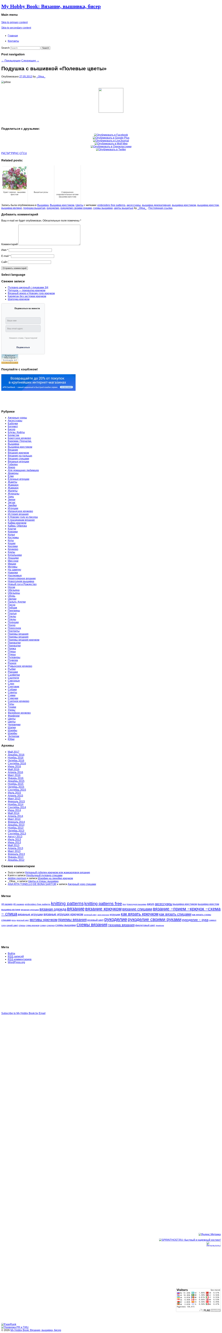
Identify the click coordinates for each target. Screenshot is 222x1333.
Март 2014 (14, 819)
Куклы (11, 552)
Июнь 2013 (14, 842)
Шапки (12, 727)
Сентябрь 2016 (17, 763)
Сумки (11, 695)
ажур (150, 904)
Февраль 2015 (16, 801)
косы (14, 920)
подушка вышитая (34, 208)
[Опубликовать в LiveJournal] (111, 140)
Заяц (11, 496)
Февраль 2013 (16, 854)
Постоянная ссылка (160, 208)
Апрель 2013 (15, 848)
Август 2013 (15, 836)
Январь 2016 (15, 778)
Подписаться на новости (27, 308)
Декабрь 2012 (16, 860)
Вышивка (43, 205)
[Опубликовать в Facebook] (111, 134)
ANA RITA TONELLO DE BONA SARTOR (32, 884)
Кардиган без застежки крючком (27, 296)
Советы (12, 692)
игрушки (115, 914)
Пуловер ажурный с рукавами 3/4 (28, 287)
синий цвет (12, 925)
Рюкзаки (13, 672)
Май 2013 (13, 845)
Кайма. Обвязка (17, 525)
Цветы (79, 205)
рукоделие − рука (195, 920)
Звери (11, 499)
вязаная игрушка (30, 909)
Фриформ (14, 715)
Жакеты (12, 482)
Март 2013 (14, 851)
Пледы (12, 616)
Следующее (30, 60)
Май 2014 (13, 813)
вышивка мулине (11, 208)
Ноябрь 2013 (15, 827)
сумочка (50, 925)
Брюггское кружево (19, 438)
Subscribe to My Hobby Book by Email (23, 1013)
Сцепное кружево (18, 701)
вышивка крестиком (184, 205)
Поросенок (14, 628)
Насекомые (15, 575)
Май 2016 (13, 769)
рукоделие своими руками (76, 208)
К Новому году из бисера (23, 517)
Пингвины (14, 610)
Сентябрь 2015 (17, 789)
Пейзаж (12, 607)
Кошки (11, 543)
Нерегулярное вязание (22, 578)
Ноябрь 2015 (15, 784)
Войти (11, 953)
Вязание (13, 449)
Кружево (13, 549)
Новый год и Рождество (22, 584)
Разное (12, 663)
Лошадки (13, 558)
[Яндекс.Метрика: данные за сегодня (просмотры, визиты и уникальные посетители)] (210, 1234)
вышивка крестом (208, 205)
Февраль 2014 (16, 822)
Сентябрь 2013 (17, 833)
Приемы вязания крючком (23, 639)
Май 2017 (13, 751)
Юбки (11, 739)
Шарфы (12, 730)
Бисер (11, 429)
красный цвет (23, 920)
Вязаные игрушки (18, 461)
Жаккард (13, 485)
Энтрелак (13, 736)
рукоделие (53, 208)
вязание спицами (137, 909)
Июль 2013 (14, 839)
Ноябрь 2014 (15, 804)
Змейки (12, 505)
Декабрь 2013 (16, 825)
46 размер (18, 904)
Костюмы (13, 537)
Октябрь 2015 (16, 787)
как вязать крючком (139, 914)
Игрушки (13, 508)
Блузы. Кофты (16, 432)
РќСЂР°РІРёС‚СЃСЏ (14, 153)
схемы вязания (92, 924)
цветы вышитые (123, 208)
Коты (11, 540)
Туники (12, 707)
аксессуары (134, 205)
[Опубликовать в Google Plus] (111, 137)
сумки (43, 925)
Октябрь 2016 (16, 760)
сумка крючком (32, 925)
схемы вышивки (103, 208)
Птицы (12, 651)
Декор (11, 467)
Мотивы (12, 566)
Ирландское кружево (20, 511)
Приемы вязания (18, 634)
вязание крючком (103, 908)
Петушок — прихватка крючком (26, 290)
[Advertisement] (14, 398)
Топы (11, 704)
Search (5, 47)
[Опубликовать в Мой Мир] (111, 143)
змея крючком (103, 915)
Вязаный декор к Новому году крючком (31, 293)
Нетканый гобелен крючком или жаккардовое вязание (57, 872)
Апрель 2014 (15, 816)
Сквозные (14, 680)
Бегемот (13, 426)
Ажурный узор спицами (82, 884)
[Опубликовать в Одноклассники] (111, 146)
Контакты (13, 41)
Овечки (12, 598)
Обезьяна (14, 590)
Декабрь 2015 (16, 781)
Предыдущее (11, 60)
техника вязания (121, 925)
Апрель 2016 (15, 772)
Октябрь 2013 (16, 830)
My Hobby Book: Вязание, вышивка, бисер (51, 6)
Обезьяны (14, 593)
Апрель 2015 (15, 795)
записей (16, 956)
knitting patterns (67, 903)
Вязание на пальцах (20, 455)
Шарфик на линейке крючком (55, 878)
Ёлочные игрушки (18, 479)
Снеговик (13, 686)
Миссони (13, 561)
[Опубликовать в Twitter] (111, 149)
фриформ (160, 925)
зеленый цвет (90, 915)
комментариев (20, 959)
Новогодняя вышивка (21, 581)
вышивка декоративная (156, 205)
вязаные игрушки (30, 914)
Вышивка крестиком (62, 205)
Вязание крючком (18, 452)
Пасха (11, 604)
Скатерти (13, 677)
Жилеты (13, 490)
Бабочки (13, 423)
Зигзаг (11, 502)
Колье (11, 534)
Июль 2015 (14, 792)
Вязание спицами (18, 458)
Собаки (12, 689)
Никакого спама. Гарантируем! (23, 338)
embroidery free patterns (111, 205)
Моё (124, 904)
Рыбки (12, 669)
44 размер (7, 904)
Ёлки (11, 476)
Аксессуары (15, 420)
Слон (11, 683)
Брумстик (13, 435)
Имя (4, 250)
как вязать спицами (175, 914)
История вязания (18, 514)
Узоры (11, 710)
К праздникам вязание (21, 520)
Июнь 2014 (14, 810)
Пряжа (12, 648)
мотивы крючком (43, 920)
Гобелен (13, 464)
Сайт (4, 262)
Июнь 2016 (14, 766)
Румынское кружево (20, 666)
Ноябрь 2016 (15, 757)
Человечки (14, 724)
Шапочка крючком (18, 299)
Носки (11, 587)
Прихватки (14, 642)
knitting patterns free (103, 903)
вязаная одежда (52, 909)
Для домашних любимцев (23, 470)
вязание (76, 908)
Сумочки (13, 698)
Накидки (13, 572)
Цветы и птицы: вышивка (43, 881)
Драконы (13, 473)
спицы (22, 925)
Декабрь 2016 (16, 754)
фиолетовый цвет (145, 925)
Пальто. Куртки (17, 601)
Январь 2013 (15, 857)
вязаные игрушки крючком (63, 914)
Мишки (12, 563)
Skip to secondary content (16, 27)
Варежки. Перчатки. (20, 441)
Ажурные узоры (17, 417)
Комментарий (9, 244)
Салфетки (14, 674)
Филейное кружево (19, 712)
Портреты (14, 631)
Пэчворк (13, 660)
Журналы (13, 493)
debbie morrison (17, 878)
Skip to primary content (14, 22)
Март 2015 (14, 798)
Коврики (13, 531)
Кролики (13, 546)
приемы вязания (72, 920)
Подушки (13, 622)
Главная (13, 35)
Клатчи (12, 528)
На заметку (14, 569)
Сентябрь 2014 (17, 807)
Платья (12, 613)
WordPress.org (16, 962)
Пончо (11, 625)
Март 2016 (14, 775)
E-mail (5, 256)
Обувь (11, 596)
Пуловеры (14, 657)
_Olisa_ (40, 76)
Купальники (15, 555)
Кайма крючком (17, 523)
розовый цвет (95, 920)
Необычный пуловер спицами (44, 875)
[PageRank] (8, 1324)
